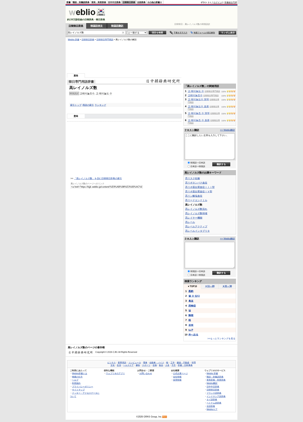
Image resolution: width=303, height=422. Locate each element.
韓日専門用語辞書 (81, 81)
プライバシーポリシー (82, 386)
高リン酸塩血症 (193, 195)
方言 (173, 365)
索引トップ (76, 105)
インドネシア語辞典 (216, 396)
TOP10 (192, 286)
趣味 (138, 365)
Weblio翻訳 (212, 383)
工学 (172, 363)
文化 (112, 365)
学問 (193, 363)
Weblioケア (212, 409)
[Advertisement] (173, 14)
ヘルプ (75, 380)
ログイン (217, 2)
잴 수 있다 (194, 295)
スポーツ (146, 365)
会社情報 (177, 377)
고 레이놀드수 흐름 (198, 106)
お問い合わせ (145, 373)
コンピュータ (134, 363)
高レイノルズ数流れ (196, 209)
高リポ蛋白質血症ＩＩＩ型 (200, 187)
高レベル (190, 222)
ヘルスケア (128, 365)
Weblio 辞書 (73, 40)
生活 (119, 365)
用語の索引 (88, 105)
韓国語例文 (96, 25)
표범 (190, 325)
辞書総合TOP (230, 2)
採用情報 (177, 380)
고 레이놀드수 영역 (198, 99)
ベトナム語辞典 (214, 403)
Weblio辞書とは (79, 373)
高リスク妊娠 (192, 178)
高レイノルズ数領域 (196, 213)
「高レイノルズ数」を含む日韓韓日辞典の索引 (98, 178)
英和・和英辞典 (98, 2)
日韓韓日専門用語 (104, 40)
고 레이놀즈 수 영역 (199, 113)
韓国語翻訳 (117, 25)
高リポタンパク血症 (196, 182)
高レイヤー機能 (193, 217)
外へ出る (193, 334)
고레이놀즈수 (87, 93)
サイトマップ (78, 390)
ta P (190, 329)
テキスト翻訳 (191, 130)
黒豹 (190, 291)
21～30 (227, 286)
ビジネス (111, 363)
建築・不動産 (183, 363)
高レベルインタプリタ (197, 230)
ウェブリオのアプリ (115, 373)
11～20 (209, 286)
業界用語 (122, 363)
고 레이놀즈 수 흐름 (199, 120)
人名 (167, 365)
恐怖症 (192, 305)
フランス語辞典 (214, 393)
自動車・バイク (156, 363)
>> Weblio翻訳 (227, 130)
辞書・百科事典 (185, 365)
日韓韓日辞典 (129, 2)
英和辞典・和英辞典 (216, 380)
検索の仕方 (77, 377)
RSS (165, 417)
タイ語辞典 (212, 399)
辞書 (68, 2)
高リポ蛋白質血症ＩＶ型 (198, 191)
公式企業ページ (180, 373)
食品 (161, 365)
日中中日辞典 (114, 2)
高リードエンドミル (196, 200)
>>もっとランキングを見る (221, 338)
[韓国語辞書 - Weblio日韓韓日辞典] (87, 16)
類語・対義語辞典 (81, 2)
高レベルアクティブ (196, 226)
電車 (145, 363)
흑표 (190, 300)
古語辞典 (141, 2)
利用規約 (76, 383)
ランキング (100, 105)
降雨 (190, 315)
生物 (155, 365)
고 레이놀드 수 (104, 93)
